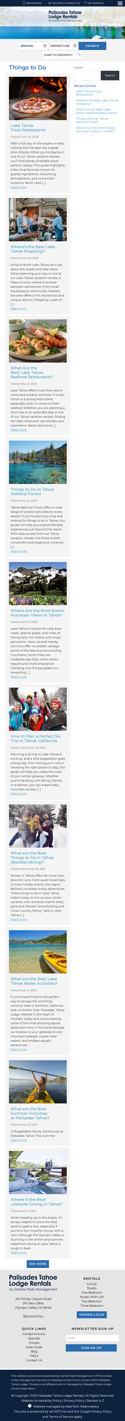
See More (38, 1264)
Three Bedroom (91, 1306)
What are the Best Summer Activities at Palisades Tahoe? (30, 1113)
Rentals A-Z (95, 1400)
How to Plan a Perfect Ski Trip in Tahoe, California (36, 738)
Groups (34, 1343)
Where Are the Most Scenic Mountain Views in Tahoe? (38, 613)
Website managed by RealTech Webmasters (66, 1406)
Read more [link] (19, 187)
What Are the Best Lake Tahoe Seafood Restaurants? (32, 372)
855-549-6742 (33, 1316)
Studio (92, 1288)
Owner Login (91, 1314)
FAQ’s (34, 1356)
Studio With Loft (92, 1297)
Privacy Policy (74, 1400)
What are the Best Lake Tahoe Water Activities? (34, 981)
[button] (120, 14)
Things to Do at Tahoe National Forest (32, 491)
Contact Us (34, 1360)
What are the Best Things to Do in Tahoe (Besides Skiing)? (32, 857)
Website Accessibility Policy (41, 1400)
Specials (34, 1338)
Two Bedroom (91, 1301)
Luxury (92, 1284)
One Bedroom (91, 1292)
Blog (34, 1351)
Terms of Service (61, 1417)
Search (92, 46)
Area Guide (34, 1347)
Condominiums (34, 1334)
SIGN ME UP (91, 1348)
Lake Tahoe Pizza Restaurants (28, 127)
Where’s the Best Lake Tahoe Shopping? (33, 249)
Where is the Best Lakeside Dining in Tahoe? (37, 1201)
